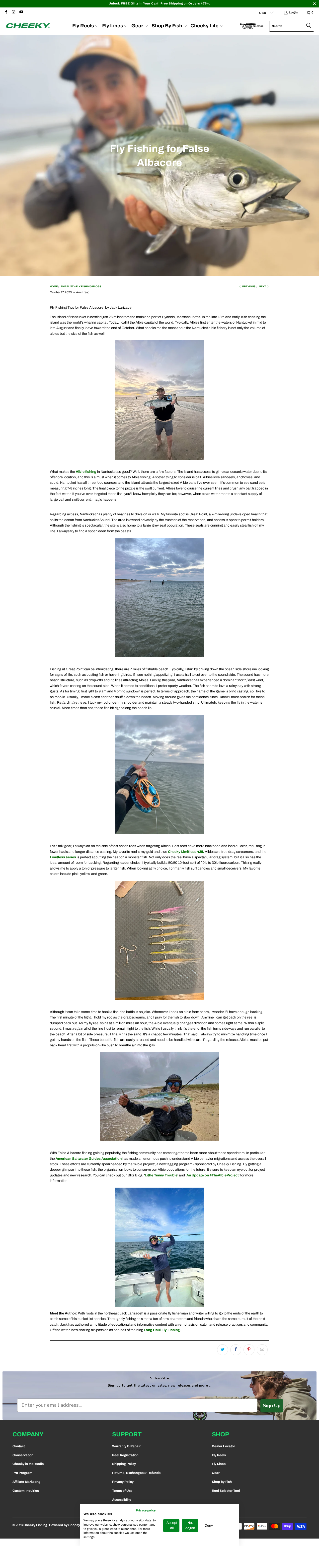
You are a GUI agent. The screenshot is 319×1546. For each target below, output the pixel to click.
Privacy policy (146, 1510)
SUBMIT (159, 800)
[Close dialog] (211, 717)
